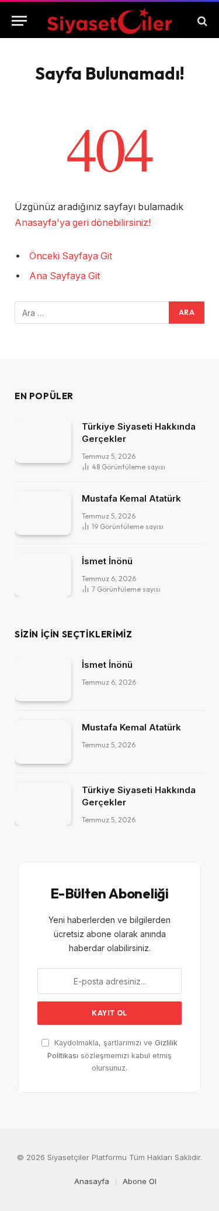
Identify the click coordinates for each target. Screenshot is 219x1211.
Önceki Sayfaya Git (70, 256)
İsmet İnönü (107, 561)
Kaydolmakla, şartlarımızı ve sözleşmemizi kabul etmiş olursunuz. (112, 1055)
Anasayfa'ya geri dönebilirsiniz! (83, 222)
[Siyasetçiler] (109, 21)
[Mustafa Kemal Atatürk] (43, 513)
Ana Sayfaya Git (64, 276)
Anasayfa (91, 1181)
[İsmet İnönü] (43, 576)
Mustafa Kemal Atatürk (131, 498)
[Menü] (19, 21)
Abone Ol (140, 1181)
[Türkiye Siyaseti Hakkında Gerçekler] (43, 441)
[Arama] (201, 21)
